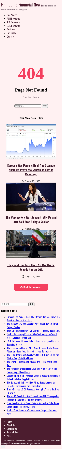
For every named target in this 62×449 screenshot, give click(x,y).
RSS (9, 435)
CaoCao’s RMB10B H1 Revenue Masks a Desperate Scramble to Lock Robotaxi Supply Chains (33, 377)
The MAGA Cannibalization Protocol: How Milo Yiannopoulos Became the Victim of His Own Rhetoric (33, 398)
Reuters (37, 441)
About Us (11, 425)
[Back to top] (3, 446)
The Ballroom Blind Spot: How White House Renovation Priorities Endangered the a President (31, 384)
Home (9, 422)
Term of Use (12, 432)
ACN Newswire (13, 18)
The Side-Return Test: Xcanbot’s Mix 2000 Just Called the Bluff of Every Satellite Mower (33, 356)
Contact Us (12, 428)
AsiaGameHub (8, 441)
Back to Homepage (32, 287)
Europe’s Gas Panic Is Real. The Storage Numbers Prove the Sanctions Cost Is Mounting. (31, 169)
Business (11, 29)
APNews (45, 441)
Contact (11, 36)
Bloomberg (20, 441)
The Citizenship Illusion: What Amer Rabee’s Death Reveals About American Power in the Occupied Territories (33, 349)
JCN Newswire (13, 22)
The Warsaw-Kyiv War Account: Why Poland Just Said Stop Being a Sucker (31, 219)
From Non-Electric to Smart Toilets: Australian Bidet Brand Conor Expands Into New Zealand (33, 405)
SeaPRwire (12, 15)
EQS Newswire (13, 25)
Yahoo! (30, 441)
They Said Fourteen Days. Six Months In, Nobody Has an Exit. (31, 267)
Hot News (11, 33)
